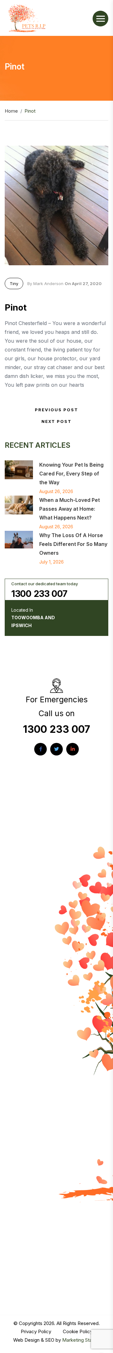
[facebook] (40, 749)
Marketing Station (81, 1340)
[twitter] (56, 749)
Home (11, 111)
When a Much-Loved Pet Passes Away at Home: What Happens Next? (69, 509)
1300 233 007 (39, 593)
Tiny (14, 283)
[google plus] (72, 749)
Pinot (16, 307)
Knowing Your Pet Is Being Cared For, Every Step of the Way (71, 474)
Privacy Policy (36, 1331)
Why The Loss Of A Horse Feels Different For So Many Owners (73, 544)
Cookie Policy (78, 1331)
